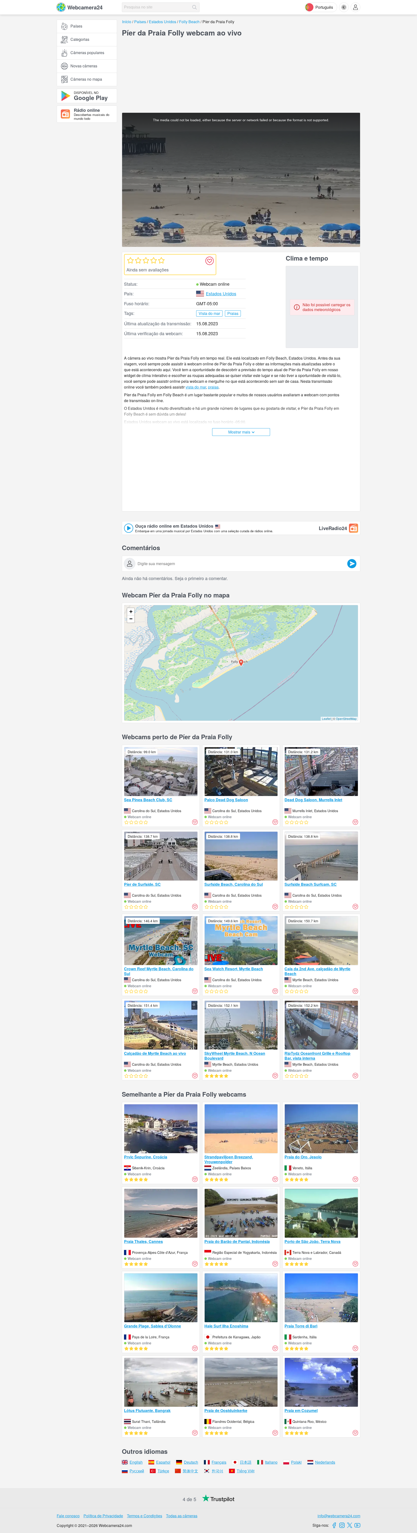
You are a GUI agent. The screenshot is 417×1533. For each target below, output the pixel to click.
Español (163, 1462)
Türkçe (163, 1471)
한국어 (217, 1471)
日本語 (245, 1462)
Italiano (271, 1462)
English (136, 1462)
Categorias (79, 39)
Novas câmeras (83, 66)
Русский (137, 1471)
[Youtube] (357, 1525)
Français (219, 1462)
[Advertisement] (87, 179)
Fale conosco (68, 1516)
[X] (350, 1525)
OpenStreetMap (346, 719)
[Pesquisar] (194, 7)
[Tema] (344, 7)
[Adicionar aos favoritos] (209, 260)
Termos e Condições (144, 1516)
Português (324, 7)
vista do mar (196, 387)
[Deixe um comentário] (351, 563)
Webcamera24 (85, 7)
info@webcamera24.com (339, 1516)
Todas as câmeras (181, 1516)
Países (76, 26)
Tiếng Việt (245, 1471)
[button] (241, 663)
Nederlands (325, 1462)
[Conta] (355, 7)
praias (213, 387)
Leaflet (326, 719)
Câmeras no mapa (86, 79)
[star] (130, 260)
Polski (296, 1462)
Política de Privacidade (103, 1516)
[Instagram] (342, 1525)
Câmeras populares (87, 53)
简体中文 (190, 1471)
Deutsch (191, 1462)
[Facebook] (334, 1525)
